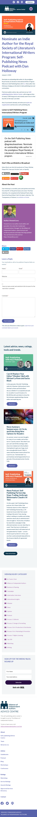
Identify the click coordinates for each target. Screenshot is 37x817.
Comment (5, 295)
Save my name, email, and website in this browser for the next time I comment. (18, 287)
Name (4, 268)
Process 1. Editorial (12, 619)
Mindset (9, 603)
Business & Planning (13, 587)
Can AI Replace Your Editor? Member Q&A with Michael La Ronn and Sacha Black (18, 377)
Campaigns (10, 591)
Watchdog (10, 643)
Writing (9, 647)
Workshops (4, 765)
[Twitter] (14, 2)
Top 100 (9, 639)
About (3, 732)
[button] (5, 248)
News (9, 607)
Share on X (29, 156)
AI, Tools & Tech (12, 579)
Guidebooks (4, 754)
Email (21, 268)
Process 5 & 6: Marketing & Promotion (18, 631)
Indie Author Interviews (14, 595)
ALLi (24, 84)
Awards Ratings (6, 785)
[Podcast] (22, 2)
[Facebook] (18, 2)
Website (4, 276)
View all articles (11, 553)
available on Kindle (23, 197)
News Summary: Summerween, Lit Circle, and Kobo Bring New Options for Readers (17, 430)
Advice (3, 751)
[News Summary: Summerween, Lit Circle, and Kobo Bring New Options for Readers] (18, 423)
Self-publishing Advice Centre (8, 737)
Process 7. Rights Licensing (15, 635)
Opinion (9, 611)
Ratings (3, 774)
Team (2, 741)
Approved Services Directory (7, 789)
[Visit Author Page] (18, 211)
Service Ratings (5, 781)
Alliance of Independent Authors (16, 583)
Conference (4, 768)
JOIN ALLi (30, 2)
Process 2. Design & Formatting (16, 623)
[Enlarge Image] (18, 25)
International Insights (13, 599)
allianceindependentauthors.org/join (11, 726)
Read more (12, 404)
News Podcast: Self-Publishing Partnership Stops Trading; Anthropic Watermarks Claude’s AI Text (17, 495)
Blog (2, 761)
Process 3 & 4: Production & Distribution (19, 627)
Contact (3, 797)
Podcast (9, 615)
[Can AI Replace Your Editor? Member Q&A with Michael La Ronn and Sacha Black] (18, 370)
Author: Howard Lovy (11, 220)
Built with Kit (18, 687)
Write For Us (5, 745)
